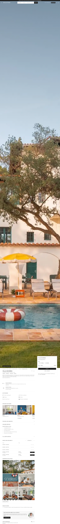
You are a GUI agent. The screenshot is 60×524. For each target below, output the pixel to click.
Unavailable (32, 444)
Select (32, 452)
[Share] (34, 371)
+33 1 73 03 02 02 (47, 2)
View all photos (5, 501)
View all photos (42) (6, 366)
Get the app (53, 2)
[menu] (56, 2)
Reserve (47, 368)
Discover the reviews (8, 389)
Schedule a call (7, 517)
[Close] (2, 2)
